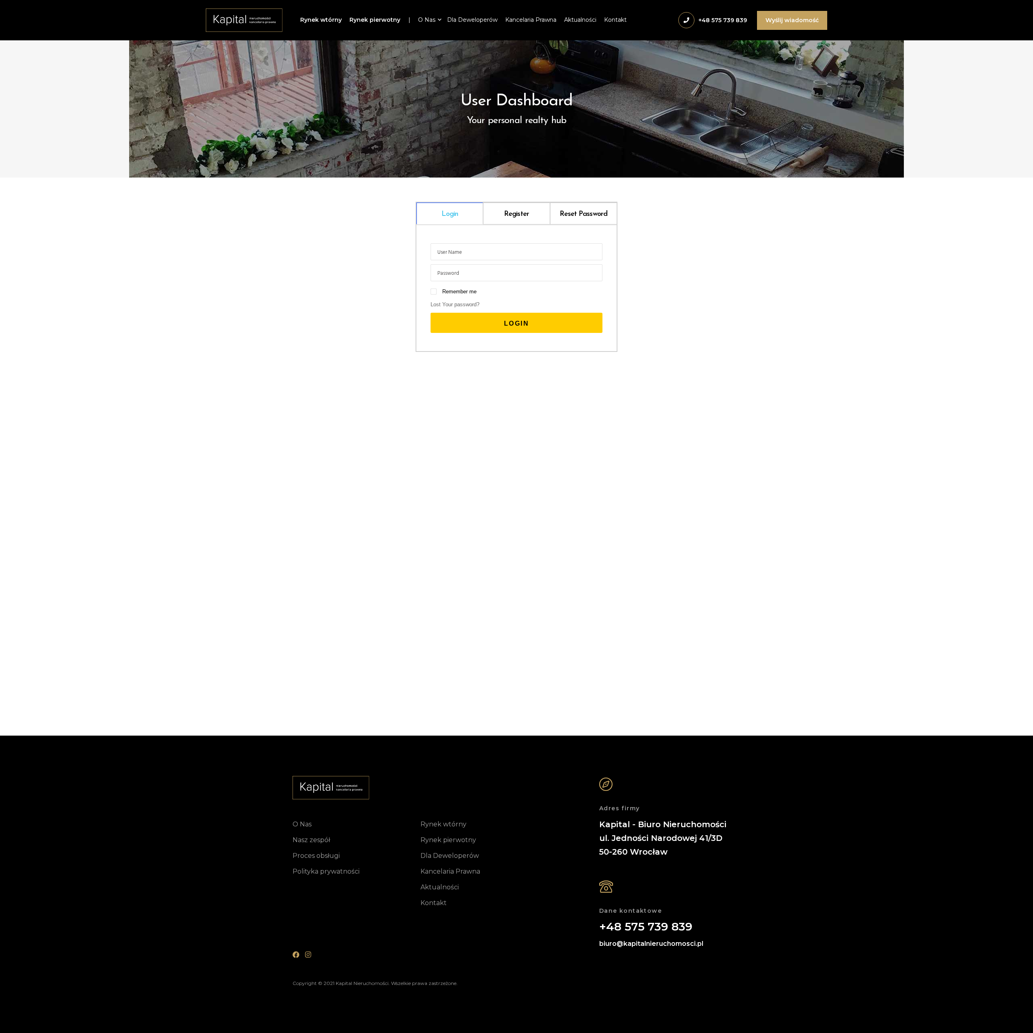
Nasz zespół (311, 840)
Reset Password (583, 214)
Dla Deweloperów (472, 19)
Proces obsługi (316, 855)
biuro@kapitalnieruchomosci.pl (651, 943)
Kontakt (615, 19)
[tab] (449, 213)
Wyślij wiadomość (792, 20)
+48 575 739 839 (645, 926)
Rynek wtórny (321, 19)
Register (516, 214)
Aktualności (580, 19)
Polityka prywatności (326, 871)
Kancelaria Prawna (530, 19)
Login (449, 214)
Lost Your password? (455, 304)
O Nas (426, 19)
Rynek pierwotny (374, 19)
